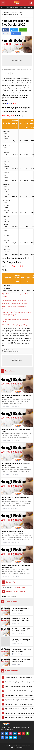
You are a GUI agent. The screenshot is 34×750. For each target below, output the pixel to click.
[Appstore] (6, 737)
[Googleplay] (10, 737)
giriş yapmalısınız (20, 587)
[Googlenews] (2, 737)
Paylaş (7, 30)
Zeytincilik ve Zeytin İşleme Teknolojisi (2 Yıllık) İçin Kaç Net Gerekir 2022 (21, 7)
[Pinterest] (23, 733)
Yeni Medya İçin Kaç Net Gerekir (10, 351)
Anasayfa (6, 12)
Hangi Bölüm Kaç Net (16, 12)
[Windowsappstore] (15, 737)
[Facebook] (2, 733)
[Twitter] (6, 733)
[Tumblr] (19, 737)
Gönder (24, 30)
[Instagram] (10, 733)
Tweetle (15, 30)
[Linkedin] (15, 733)
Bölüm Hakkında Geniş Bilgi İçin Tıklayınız (15, 325)
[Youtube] (19, 733)
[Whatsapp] (27, 733)
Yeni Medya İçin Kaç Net (10, 350)
